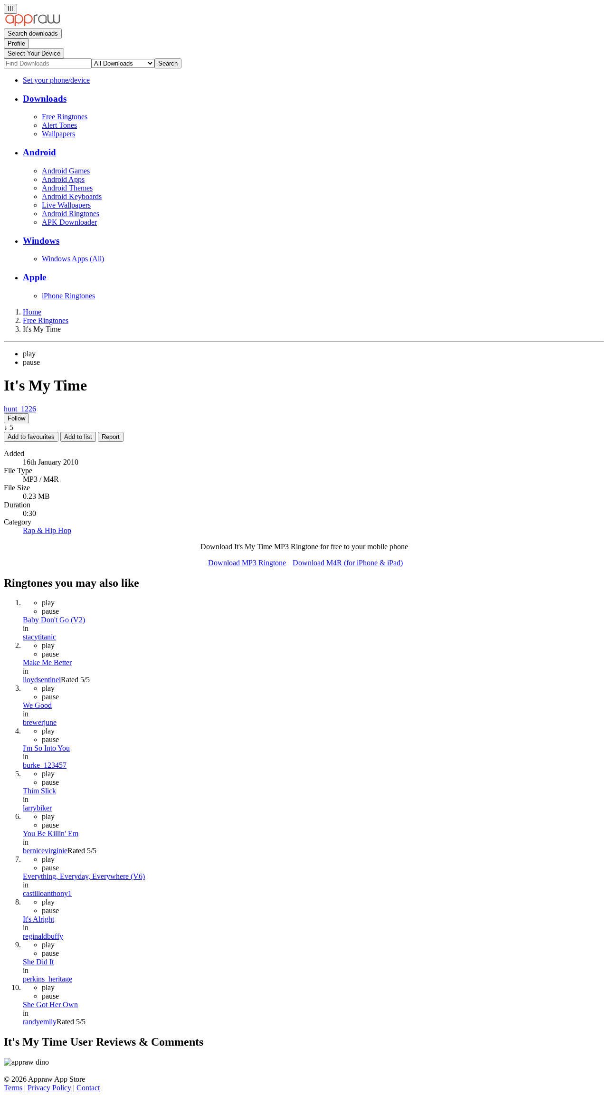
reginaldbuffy (43, 936)
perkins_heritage (47, 979)
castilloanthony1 (47, 893)
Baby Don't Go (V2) (54, 620)
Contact (88, 1088)
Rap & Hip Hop (47, 530)
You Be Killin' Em (50, 833)
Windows (41, 241)
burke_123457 (44, 765)
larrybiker (37, 808)
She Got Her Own (50, 1005)
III (10, 8)
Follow (16, 418)
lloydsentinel (42, 680)
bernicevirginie (45, 851)
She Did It (38, 962)
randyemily (40, 1022)
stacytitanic (39, 637)
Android (39, 152)
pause (31, 362)
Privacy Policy (49, 1088)
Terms (13, 1088)
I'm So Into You (46, 748)
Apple (34, 277)
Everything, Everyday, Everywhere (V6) (84, 876)
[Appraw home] (32, 24)
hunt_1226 (20, 409)
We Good (37, 705)
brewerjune (40, 722)
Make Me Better (47, 662)
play (29, 354)
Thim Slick (39, 791)
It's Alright (38, 919)
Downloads (44, 99)
